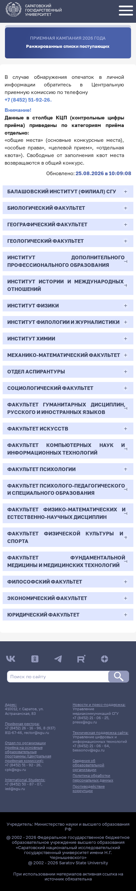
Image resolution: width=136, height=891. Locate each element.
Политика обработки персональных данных (93, 777)
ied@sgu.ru (15, 788)
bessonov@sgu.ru (89, 750)
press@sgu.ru (85, 722)
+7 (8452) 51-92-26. (28, 100)
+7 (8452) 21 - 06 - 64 (91, 746)
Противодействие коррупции (89, 788)
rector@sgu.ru (36, 732)
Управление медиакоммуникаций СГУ (96, 711)
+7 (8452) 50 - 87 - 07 (23, 784)
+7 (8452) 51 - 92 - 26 (23, 765)
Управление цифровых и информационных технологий (100, 739)
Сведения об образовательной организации (88, 765)
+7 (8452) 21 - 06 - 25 (90, 718)
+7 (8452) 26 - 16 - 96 (23, 728)
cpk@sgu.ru (15, 769)
